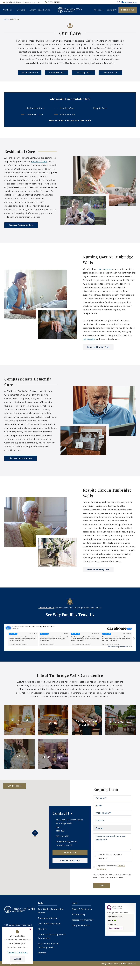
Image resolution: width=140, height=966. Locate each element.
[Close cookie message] (30, 929)
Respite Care (110, 72)
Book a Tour (70, 852)
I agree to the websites (111, 867)
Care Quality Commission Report (50, 911)
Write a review (113, 647)
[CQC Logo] (114, 909)
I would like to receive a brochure (110, 856)
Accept (17, 958)
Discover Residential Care (21, 225)
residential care (39, 161)
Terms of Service (112, 877)
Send (101, 885)
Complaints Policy (81, 925)
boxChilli (132, 963)
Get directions (15, 785)
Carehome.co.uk (46, 607)
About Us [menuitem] (98, 10)
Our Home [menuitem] (7, 10)
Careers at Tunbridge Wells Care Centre (52, 936)
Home (7, 19)
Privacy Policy (98, 877)
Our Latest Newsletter (49, 923)
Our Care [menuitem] (21, 10)
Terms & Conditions (82, 909)
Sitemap (42, 952)
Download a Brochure (69, 860)
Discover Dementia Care (20, 458)
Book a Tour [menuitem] (127, 9)
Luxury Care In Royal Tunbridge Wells (48, 945)
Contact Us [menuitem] (112, 10)
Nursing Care (83, 72)
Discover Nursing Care (98, 347)
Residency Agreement (82, 920)
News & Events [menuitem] (44, 10)
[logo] (70, 10)
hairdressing (89, 339)
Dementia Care (56, 72)
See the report (114, 928)
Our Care (15, 19)
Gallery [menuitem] (33, 10)
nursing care (105, 269)
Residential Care (29, 72)
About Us (42, 929)
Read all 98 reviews (125, 647)
